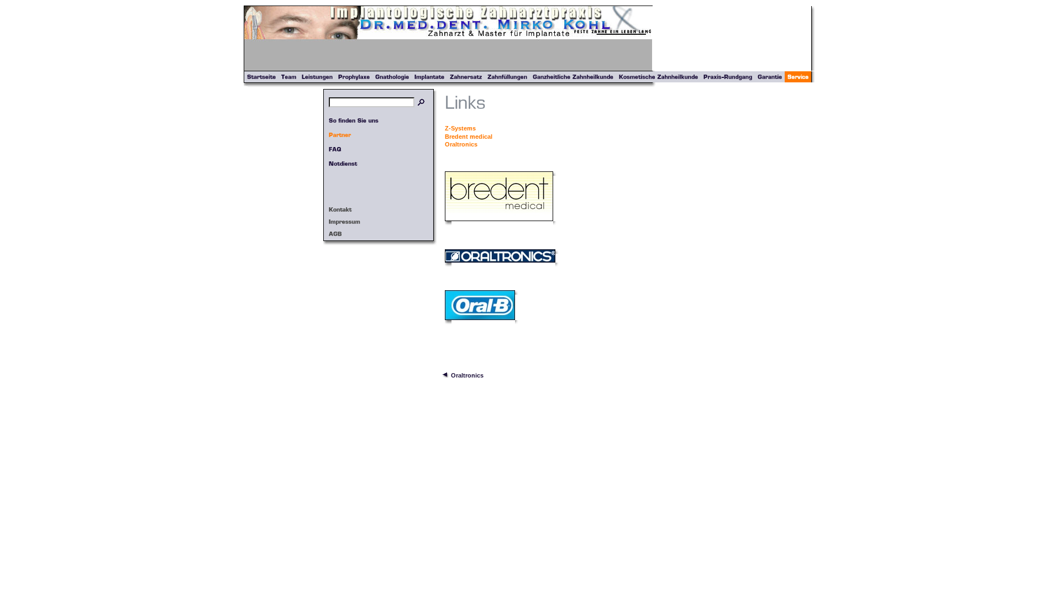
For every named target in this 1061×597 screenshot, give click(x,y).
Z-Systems (460, 128)
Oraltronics (461, 144)
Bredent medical (468, 136)
